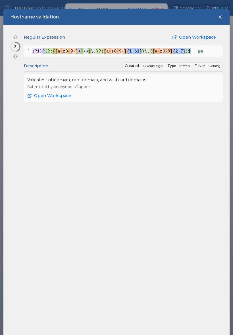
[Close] (220, 17)
